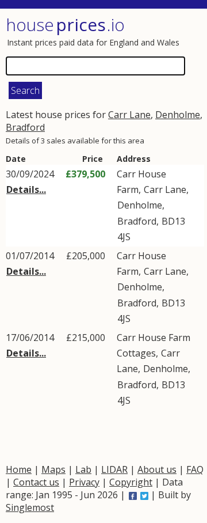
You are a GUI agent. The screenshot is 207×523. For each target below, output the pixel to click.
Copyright (130, 482)
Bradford (25, 127)
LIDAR (114, 469)
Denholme (177, 114)
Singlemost (30, 507)
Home (19, 469)
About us (157, 469)
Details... (26, 189)
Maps (53, 469)
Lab (83, 469)
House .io (65, 24)
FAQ (195, 469)
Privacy (84, 482)
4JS (124, 236)
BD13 (173, 221)
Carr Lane (129, 114)
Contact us (36, 482)
